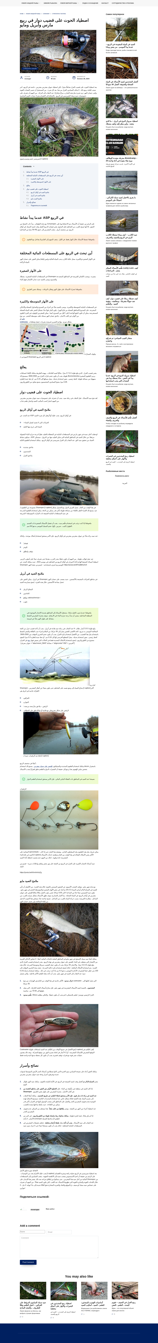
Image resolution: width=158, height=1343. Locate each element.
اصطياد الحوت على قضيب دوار (37, 189)
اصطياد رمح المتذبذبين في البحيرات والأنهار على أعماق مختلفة (120, 457)
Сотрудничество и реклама (123, 3)
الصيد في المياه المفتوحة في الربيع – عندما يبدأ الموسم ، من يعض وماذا (120, 45)
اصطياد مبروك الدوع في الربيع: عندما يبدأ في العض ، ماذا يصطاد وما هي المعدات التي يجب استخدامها (121, 378)
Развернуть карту (122, 476)
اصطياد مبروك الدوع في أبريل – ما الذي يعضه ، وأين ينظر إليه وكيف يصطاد (122, 122)
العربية (124, 483)
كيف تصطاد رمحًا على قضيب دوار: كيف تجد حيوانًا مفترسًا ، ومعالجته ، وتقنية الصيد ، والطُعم (122, 301)
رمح (29, 640)
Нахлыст (105, 3)
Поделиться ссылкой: (39, 205)
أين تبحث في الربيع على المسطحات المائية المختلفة (44, 175)
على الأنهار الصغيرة (37, 179)
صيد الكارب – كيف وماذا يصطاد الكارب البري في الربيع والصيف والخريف (121, 236)
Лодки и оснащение (90, 3)
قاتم (23, 319)
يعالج (28, 185)
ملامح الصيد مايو (36, 199)
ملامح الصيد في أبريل (38, 195)
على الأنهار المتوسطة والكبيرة (41, 182)
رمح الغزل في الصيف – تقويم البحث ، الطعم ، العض (124, 1303)
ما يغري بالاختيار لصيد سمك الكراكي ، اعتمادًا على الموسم (121, 198)
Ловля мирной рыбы (68, 3)
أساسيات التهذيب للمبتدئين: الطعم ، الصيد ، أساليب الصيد (92, 1303)
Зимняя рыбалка (50, 3)
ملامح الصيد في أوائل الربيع (40, 192)
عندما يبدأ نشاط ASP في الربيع (37, 172)
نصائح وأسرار (31, 202)
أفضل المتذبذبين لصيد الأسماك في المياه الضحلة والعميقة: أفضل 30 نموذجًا (122, 83)
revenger (35, 1209)
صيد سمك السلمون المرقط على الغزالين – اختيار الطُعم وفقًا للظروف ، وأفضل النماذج (33, 1305)
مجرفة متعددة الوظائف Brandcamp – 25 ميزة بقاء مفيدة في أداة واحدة (121, 159)
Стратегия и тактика (30, 68)
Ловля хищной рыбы (29, 3)
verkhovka (24, 322)
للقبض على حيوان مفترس (43, 766)
